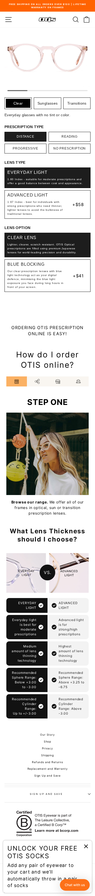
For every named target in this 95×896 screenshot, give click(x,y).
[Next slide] (82, 439)
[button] (75, 885)
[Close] (86, 846)
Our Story (47, 734)
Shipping (47, 755)
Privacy (47, 748)
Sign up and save (46, 793)
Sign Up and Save (47, 775)
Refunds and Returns (47, 762)
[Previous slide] (13, 439)
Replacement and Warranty (47, 768)
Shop (47, 741)
